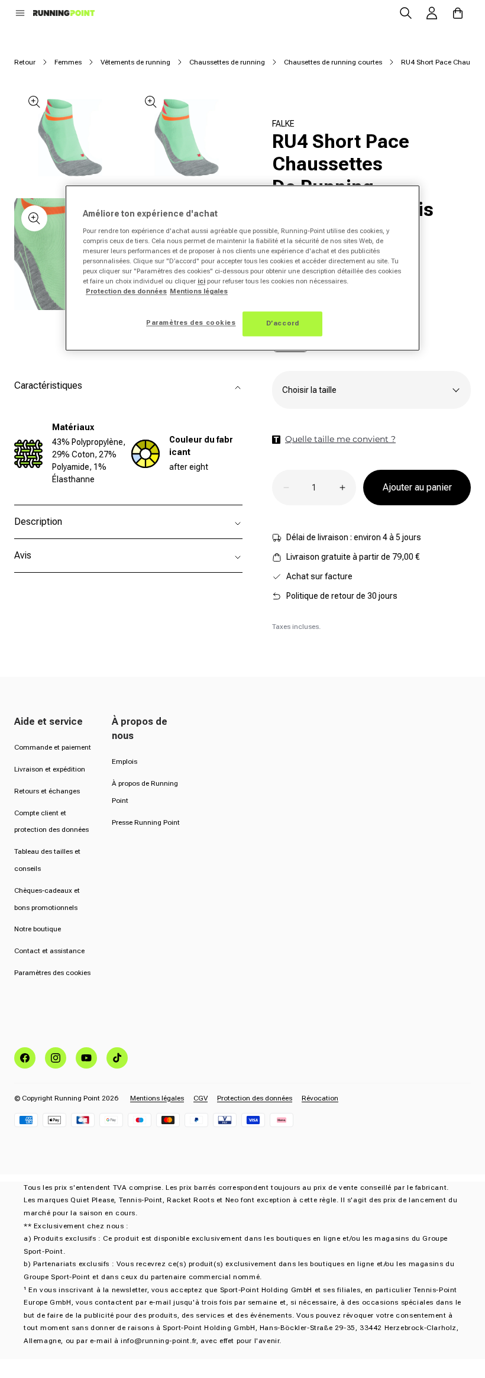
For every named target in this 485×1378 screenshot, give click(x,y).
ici (201, 281)
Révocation (320, 1098)
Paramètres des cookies (52, 973)
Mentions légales (157, 1098)
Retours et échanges (47, 791)
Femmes (68, 62)
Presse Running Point (146, 822)
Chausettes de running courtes (333, 62)
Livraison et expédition (49, 769)
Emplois (124, 761)
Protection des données (254, 1098)
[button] (20, 13)
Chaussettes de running (227, 62)
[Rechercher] (406, 13)
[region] (242, 268)
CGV (200, 1098)
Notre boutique (37, 929)
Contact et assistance (49, 951)
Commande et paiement (52, 747)
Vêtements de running (135, 62)
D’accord (282, 324)
